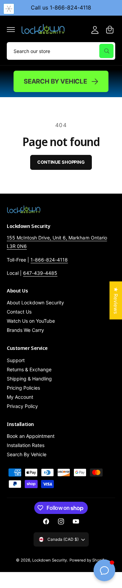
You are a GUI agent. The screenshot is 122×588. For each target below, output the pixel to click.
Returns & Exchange (29, 369)
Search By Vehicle (55, 81)
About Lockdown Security (35, 302)
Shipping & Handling (29, 378)
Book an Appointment (31, 436)
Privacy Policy (22, 406)
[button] (10, 29)
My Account (20, 397)
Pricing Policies (23, 388)
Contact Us (19, 312)
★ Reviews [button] (116, 300)
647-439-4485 (40, 273)
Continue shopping (61, 162)
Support (16, 360)
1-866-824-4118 (49, 260)
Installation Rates (25, 445)
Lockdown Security (49, 560)
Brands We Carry (25, 330)
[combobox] (61, 51)
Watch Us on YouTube (31, 321)
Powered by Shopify (87, 560)
